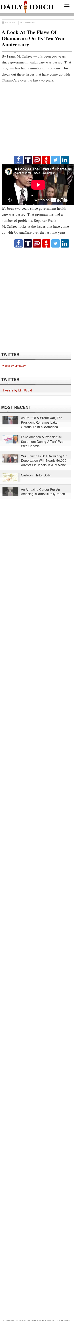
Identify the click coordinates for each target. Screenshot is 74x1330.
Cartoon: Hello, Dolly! (36, 475)
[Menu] (67, 6)
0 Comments (29, 22)
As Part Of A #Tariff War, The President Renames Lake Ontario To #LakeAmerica (41, 422)
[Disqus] (37, 299)
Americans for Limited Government (50, 1320)
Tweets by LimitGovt (13, 365)
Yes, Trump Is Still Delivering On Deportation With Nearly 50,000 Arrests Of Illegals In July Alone (44, 460)
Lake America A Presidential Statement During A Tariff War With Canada (42, 441)
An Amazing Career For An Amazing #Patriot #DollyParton (43, 491)
